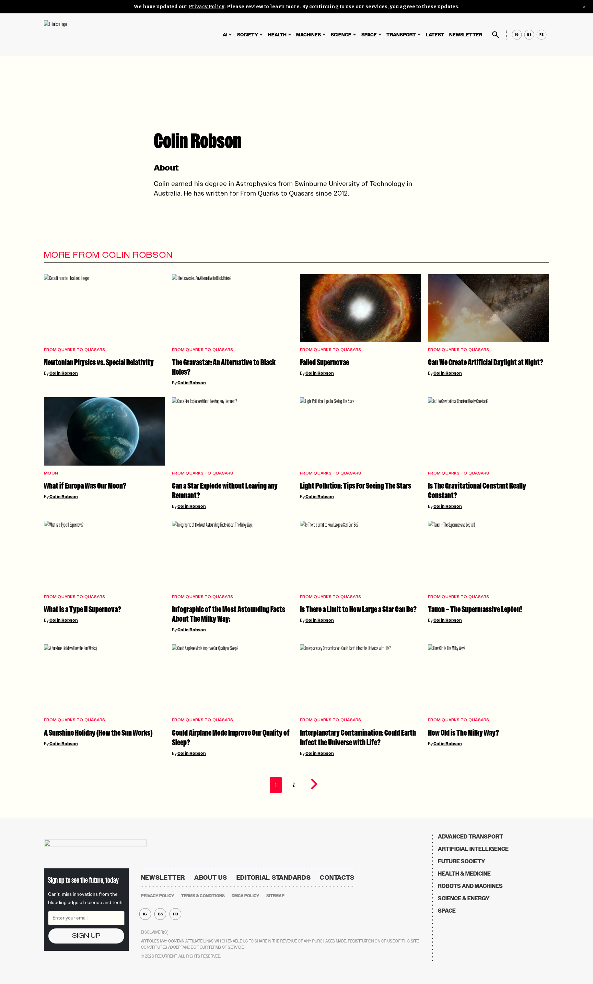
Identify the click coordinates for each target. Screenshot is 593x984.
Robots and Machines (470, 886)
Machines (308, 35)
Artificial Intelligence (473, 849)
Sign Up (86, 936)
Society (247, 35)
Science (341, 35)
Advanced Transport (470, 836)
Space (369, 35)
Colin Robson (63, 373)
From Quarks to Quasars (74, 350)
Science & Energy (464, 898)
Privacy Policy (206, 7)
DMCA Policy (245, 895)
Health (277, 35)
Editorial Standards (273, 877)
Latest (435, 35)
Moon (51, 473)
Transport (401, 35)
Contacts (337, 877)
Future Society (461, 861)
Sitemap (275, 895)
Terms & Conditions (203, 895)
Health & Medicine (464, 873)
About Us (210, 877)
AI (225, 35)
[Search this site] (495, 34)
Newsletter (465, 35)
